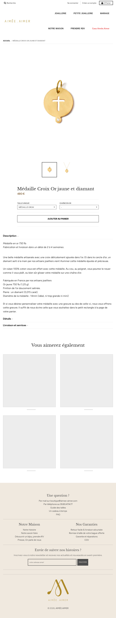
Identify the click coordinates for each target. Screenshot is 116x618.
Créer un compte (89, 3)
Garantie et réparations (87, 536)
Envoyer (83, 562)
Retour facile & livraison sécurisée (87, 529)
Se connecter (72, 3)
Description (9, 235)
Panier (107, 3)
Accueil (6, 41)
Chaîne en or (65, 203)
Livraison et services (14, 325)
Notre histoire (29, 529)
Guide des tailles (58, 507)
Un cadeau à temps (58, 511)
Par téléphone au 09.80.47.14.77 (58, 504)
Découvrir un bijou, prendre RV (29, 536)
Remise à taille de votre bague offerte (86, 533)
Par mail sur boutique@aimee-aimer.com (58, 500)
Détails (7, 318)
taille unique (23, 203)
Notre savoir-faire (29, 533)
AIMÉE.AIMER (62, 608)
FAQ (58, 514)
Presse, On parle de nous (29, 540)
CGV (86, 540)
